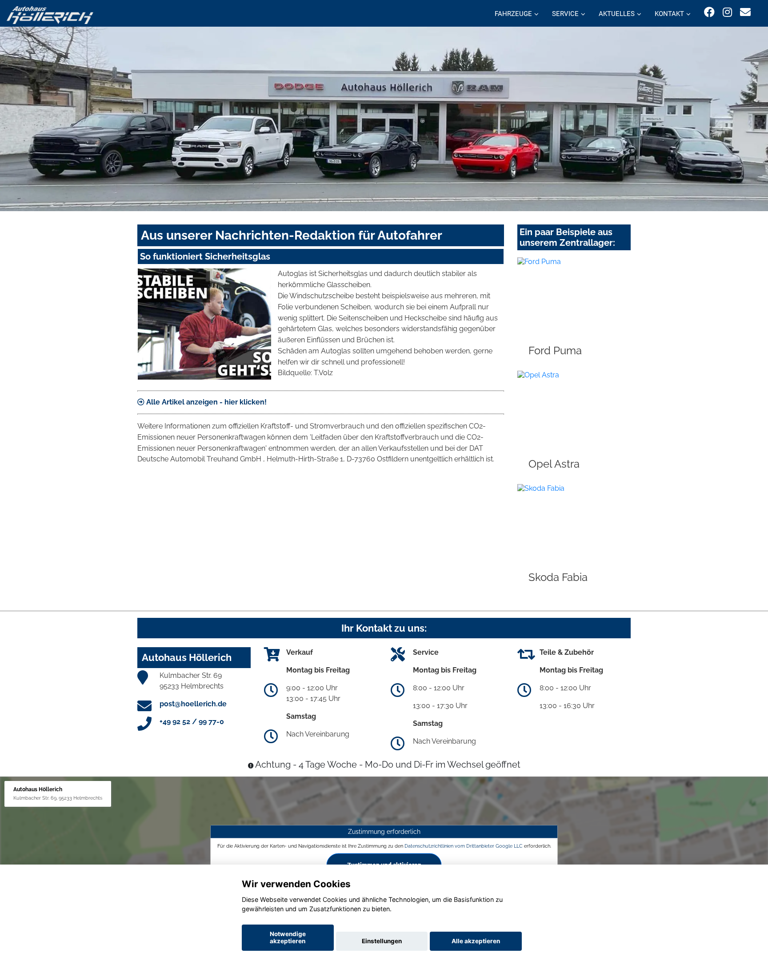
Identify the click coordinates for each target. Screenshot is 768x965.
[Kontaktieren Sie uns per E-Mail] (745, 12)
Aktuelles (617, 14)
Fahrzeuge (513, 14)
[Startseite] (50, 14)
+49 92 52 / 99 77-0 (192, 721)
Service (565, 14)
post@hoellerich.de (193, 704)
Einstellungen (382, 941)
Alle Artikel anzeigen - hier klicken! (205, 402)
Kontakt (669, 14)
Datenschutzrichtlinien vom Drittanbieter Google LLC (463, 846)
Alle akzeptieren (476, 941)
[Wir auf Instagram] (727, 12)
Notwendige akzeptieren (288, 937)
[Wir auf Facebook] (709, 12)
